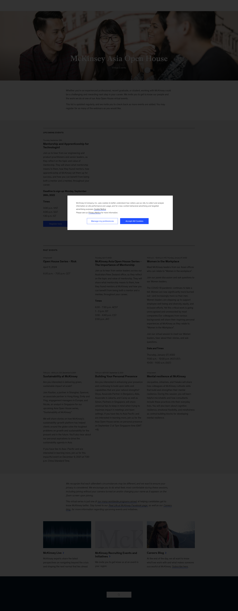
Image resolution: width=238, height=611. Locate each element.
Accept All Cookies (134, 221)
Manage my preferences (102, 221)
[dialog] (120, 213)
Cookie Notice (100, 209)
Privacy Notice (95, 213)
